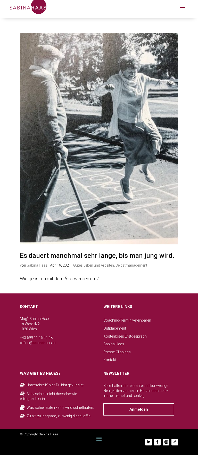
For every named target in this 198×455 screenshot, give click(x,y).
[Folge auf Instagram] (166, 442)
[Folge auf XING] (174, 442)
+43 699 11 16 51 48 (36, 338)
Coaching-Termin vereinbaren (127, 320)
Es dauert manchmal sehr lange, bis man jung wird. (97, 255)
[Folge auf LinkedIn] (148, 442)
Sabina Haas (37, 265)
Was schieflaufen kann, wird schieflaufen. (60, 407)
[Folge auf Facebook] (157, 442)
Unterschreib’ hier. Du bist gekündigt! (55, 385)
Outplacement (114, 328)
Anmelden (138, 409)
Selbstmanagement (131, 265)
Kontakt (109, 360)
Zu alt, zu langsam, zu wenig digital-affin (58, 416)
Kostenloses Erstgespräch (125, 336)
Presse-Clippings (117, 352)
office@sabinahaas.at (38, 343)
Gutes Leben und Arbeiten (93, 265)
